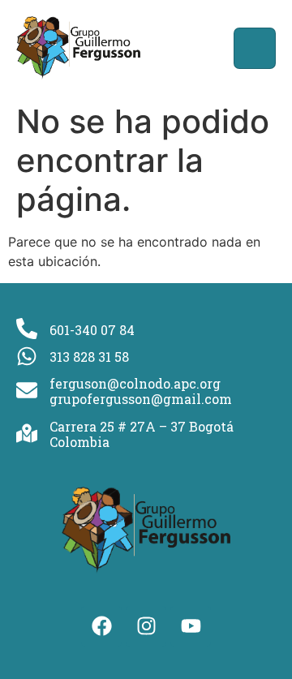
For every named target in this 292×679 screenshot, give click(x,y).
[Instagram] (146, 626)
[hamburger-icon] (255, 48)
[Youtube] (190, 626)
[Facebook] (101, 626)
